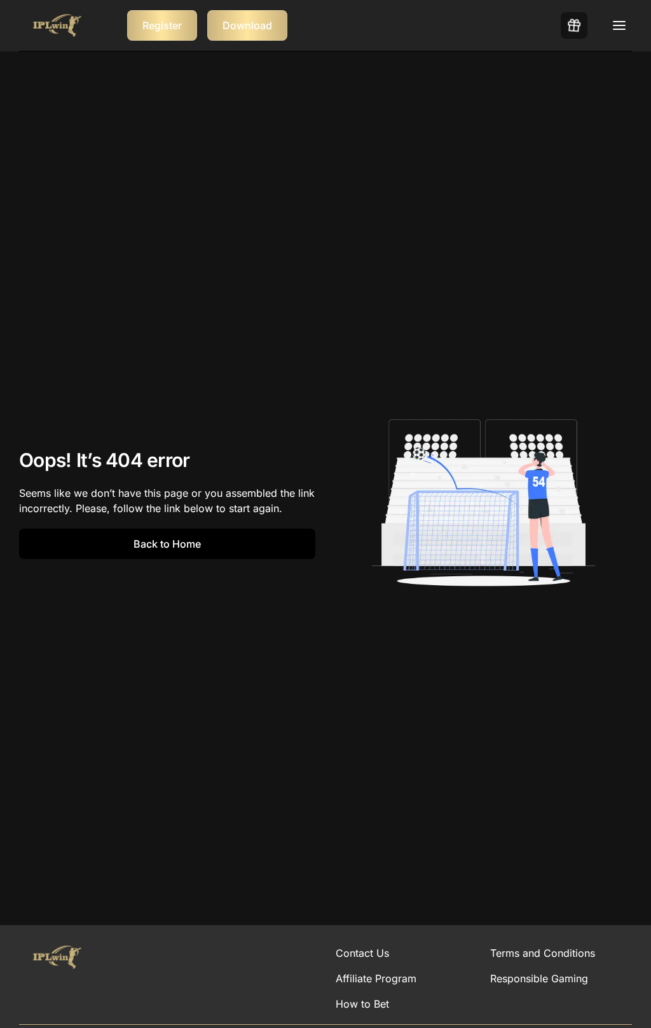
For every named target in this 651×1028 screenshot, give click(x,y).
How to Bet (362, 1004)
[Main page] (57, 25)
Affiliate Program (376, 978)
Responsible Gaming (539, 978)
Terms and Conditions (542, 953)
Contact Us (362, 953)
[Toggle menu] (619, 25)
